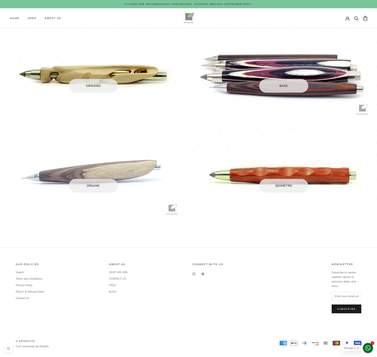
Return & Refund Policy (30, 292)
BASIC (283, 86)
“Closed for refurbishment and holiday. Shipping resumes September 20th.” (188, 4)
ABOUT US (53, 18)
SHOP (32, 18)
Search (20, 272)
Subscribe (346, 308)
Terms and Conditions (29, 279)
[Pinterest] (202, 273)
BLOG (112, 292)
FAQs (112, 285)
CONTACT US (117, 279)
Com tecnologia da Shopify (32, 346)
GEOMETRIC (283, 186)
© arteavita (25, 341)
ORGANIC (93, 186)
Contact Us (22, 298)
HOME (14, 18)
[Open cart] (365, 18)
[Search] (356, 18)
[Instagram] (193, 273)
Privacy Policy (24, 285)
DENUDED (93, 86)
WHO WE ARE (118, 272)
